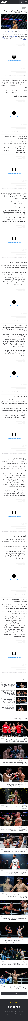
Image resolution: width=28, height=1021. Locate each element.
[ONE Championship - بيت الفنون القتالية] (4, 2)
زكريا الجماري (11, 31)
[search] (21, 2)
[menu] (26, 2)
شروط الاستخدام (18, 1013)
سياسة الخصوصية (10, 1013)
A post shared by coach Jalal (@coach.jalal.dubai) (14, 594)
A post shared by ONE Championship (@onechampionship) (13, 75)
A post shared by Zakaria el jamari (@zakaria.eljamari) (14, 131)
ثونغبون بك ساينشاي (13, 36)
